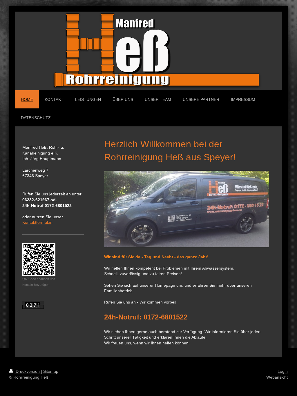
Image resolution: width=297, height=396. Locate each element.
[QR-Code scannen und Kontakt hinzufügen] (38, 259)
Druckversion (28, 371)
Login (283, 371)
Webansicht (277, 377)
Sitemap (50, 371)
